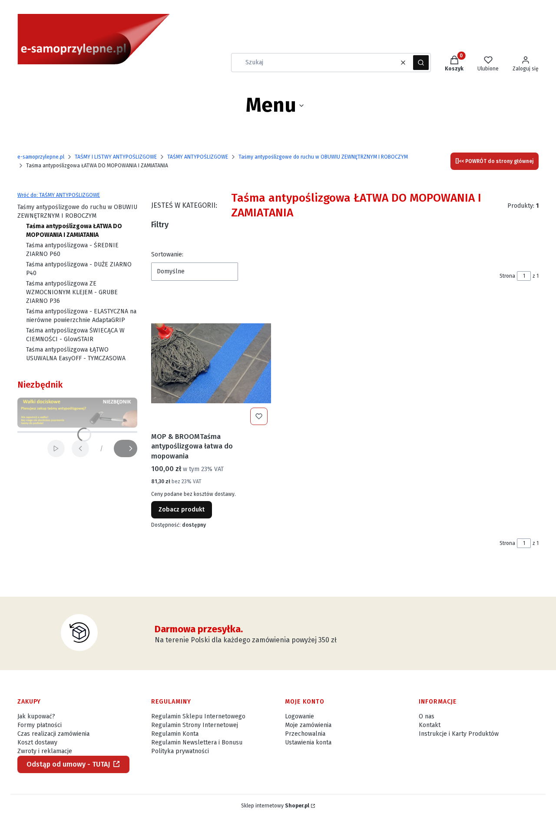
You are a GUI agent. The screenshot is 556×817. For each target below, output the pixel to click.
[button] (421, 62)
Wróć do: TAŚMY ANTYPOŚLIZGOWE (58, 195)
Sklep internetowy (275, 806)
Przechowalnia (305, 733)
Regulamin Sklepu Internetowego (198, 716)
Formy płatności (39, 725)
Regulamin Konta (175, 733)
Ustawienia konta (308, 742)
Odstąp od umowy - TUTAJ (68, 764)
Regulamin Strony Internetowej (194, 725)
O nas (426, 716)
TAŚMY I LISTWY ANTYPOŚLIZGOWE (116, 157)
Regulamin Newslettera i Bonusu (196, 742)
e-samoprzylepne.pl (40, 157)
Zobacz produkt (182, 509)
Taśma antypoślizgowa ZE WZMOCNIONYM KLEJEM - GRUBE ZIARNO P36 (72, 292)
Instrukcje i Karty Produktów (459, 733)
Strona (507, 276)
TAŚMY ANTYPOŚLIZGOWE (197, 157)
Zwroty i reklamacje (44, 751)
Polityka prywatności (180, 751)
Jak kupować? (36, 716)
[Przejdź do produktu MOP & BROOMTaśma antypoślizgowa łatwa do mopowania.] (211, 363)
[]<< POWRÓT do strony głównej (494, 161)
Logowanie (299, 716)
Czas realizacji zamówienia (53, 733)
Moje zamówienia (308, 725)
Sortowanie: (167, 254)
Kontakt (429, 725)
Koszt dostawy (37, 742)
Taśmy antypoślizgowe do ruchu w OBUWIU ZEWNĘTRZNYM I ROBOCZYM (323, 157)
